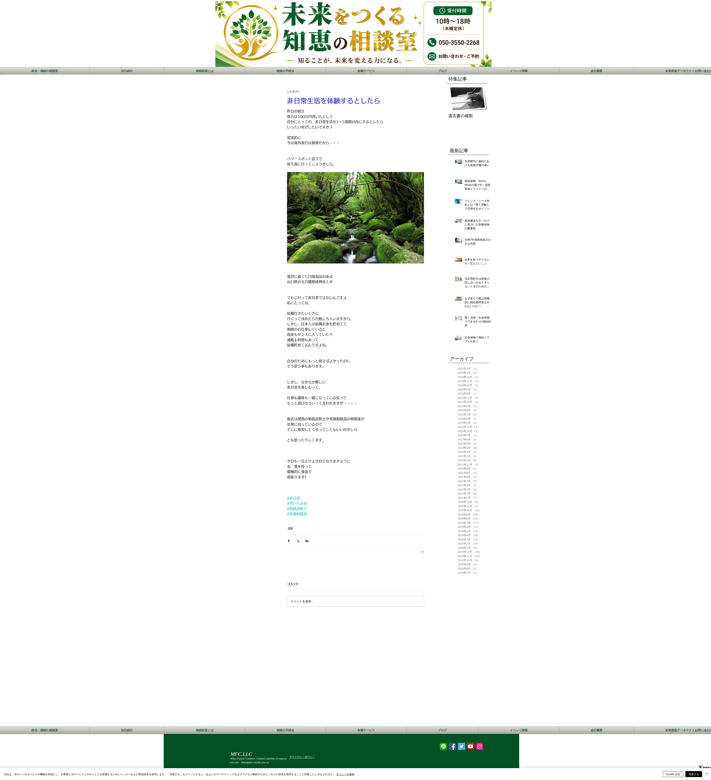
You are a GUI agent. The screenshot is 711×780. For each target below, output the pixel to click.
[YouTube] (470, 746)
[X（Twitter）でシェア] (298, 541)
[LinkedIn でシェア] (307, 541)
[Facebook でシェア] (289, 541)
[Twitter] (461, 746)
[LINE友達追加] (443, 746)
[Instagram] (479, 746)
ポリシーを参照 (345, 774)
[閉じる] (706, 774)
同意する (694, 774)
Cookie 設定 (673, 774)
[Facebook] (452, 746)
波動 (290, 528)
